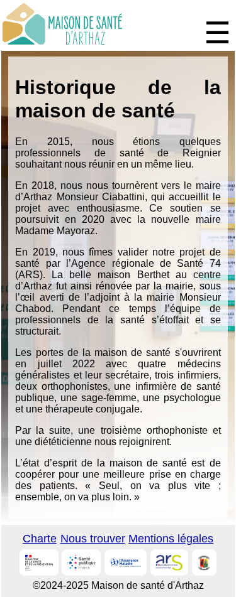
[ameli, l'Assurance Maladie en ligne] (125, 562)
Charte (40, 538)
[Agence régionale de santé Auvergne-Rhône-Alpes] (169, 562)
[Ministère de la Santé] (39, 562)
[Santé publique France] (81, 562)
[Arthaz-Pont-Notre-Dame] (204, 562)
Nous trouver (92, 538)
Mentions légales (170, 538)
